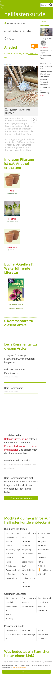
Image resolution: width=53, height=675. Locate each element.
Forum (11, 39)
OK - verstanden (26, 672)
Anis (12, 190)
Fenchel (12, 218)
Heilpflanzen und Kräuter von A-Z (13, 634)
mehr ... (43, 95)
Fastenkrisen (11, 578)
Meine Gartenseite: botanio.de (43, 634)
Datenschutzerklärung (19, 667)
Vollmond (44, 47)
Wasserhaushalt (29, 606)
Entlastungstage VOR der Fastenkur (13, 553)
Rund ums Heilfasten (16, 23)
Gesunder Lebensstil (13, 31)
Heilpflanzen (28, 31)
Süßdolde (12, 247)
